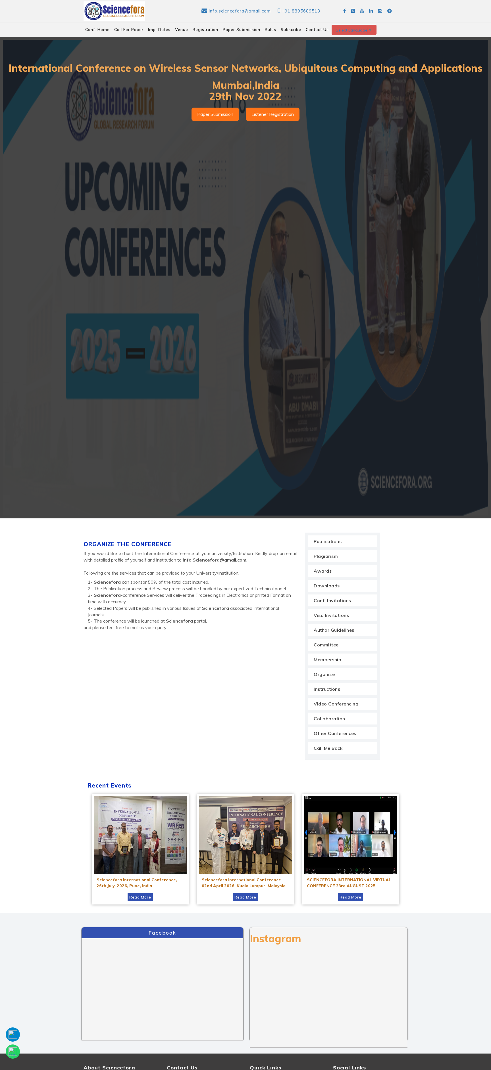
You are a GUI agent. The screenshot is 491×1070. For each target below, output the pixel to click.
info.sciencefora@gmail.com (240, 11)
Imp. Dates (159, 29)
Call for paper (128, 29)
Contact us (317, 29)
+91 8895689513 (301, 11)
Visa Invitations (331, 615)
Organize (324, 674)
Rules (270, 29)
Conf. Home (97, 29)
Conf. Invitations (332, 600)
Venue (181, 29)
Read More (140, 897)
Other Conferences (335, 733)
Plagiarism (326, 556)
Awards (323, 571)
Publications (328, 541)
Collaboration (329, 718)
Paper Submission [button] (215, 114)
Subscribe (291, 29)
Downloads (327, 586)
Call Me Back (328, 748)
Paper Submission (241, 29)
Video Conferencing (336, 704)
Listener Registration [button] (272, 114)
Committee (326, 645)
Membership (327, 659)
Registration (205, 29)
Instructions (327, 689)
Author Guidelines (334, 630)
